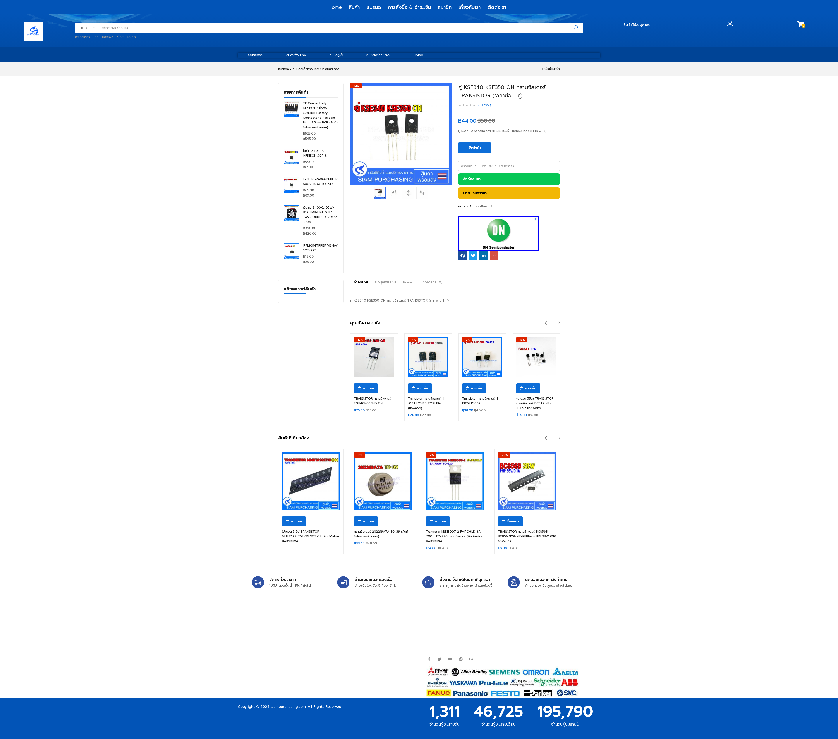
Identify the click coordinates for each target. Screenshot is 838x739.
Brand (408, 282)
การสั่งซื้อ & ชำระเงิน (409, 7)
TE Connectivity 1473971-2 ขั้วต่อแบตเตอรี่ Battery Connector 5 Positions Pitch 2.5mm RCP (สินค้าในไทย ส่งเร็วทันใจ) (320, 115)
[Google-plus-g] (471, 659)
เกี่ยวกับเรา (470, 7)
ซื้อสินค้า (475, 147)
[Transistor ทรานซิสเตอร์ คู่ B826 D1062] (482, 357)
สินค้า (354, 7)
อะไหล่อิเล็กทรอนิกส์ (306, 69)
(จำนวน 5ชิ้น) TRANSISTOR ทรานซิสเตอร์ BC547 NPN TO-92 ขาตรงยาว (535, 403)
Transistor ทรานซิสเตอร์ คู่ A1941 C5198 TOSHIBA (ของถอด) (426, 403)
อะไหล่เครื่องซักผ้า (378, 55)
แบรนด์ (374, 7)
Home (335, 7)
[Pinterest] (461, 659)
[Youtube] (450, 659)
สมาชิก (445, 7)
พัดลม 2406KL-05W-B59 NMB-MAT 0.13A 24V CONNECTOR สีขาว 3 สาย (320, 214)
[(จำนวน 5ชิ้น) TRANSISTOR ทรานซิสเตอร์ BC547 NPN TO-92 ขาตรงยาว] (536, 357)
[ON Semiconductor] (498, 233)
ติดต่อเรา (497, 7)
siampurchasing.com (288, 706)
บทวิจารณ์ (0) (431, 282)
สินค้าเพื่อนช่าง (296, 55)
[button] (86, 28)
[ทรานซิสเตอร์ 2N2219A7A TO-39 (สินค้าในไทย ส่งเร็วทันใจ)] (383, 481)
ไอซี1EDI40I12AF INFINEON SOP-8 (315, 153)
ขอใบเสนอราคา (475, 193)
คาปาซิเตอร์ (82, 37)
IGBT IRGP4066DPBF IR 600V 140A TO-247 (320, 181)
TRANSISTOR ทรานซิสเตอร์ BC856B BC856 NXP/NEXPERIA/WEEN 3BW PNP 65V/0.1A (527, 536)
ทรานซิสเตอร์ (330, 69)
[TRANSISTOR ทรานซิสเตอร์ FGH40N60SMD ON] (374, 357)
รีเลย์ (120, 37)
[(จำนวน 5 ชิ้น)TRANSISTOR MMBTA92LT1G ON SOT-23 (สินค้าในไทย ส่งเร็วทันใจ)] (311, 481)
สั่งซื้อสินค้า (472, 179)
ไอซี (96, 37)
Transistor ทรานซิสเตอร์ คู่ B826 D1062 (480, 401)
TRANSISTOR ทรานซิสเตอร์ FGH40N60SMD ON (372, 401)
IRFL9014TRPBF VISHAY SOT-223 (320, 248)
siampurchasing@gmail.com (276, 634)
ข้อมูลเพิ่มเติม (385, 282)
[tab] (361, 283)
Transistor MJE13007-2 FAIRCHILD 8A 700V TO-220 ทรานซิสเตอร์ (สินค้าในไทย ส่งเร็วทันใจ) (454, 536)
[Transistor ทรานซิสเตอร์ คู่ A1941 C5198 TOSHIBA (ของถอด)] (428, 357)
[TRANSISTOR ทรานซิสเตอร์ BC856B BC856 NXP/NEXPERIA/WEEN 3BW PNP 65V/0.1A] (527, 481)
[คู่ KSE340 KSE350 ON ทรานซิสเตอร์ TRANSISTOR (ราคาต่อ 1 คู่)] (462, 255)
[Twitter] (440, 659)
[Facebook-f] (429, 659)
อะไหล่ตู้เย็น (337, 55)
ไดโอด (131, 37)
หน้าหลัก (283, 69)
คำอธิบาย (361, 282)
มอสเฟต (107, 37)
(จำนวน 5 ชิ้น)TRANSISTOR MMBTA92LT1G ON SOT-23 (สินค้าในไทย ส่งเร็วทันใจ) (310, 536)
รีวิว (485, 105)
